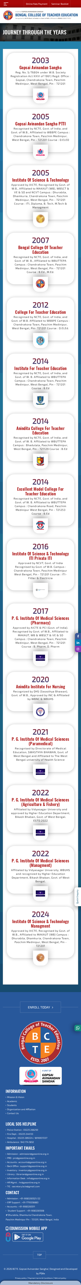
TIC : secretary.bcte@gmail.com (23, 1186)
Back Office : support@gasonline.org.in (27, 1166)
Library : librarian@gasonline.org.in (25, 1174)
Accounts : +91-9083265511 (21, 1206)
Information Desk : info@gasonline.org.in (28, 1178)
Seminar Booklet (60, 3)
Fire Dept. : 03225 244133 (20, 1134)
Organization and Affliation (21, 1109)
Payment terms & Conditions (40, 1278)
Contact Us (13, 1113)
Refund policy (60, 1278)
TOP (39, 1254)
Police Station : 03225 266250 (22, 1129)
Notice (76, 3)
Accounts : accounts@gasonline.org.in (27, 1162)
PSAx (42, 1273)
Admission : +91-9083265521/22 (23, 1198)
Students (12, 1105)
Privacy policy (21, 1278)
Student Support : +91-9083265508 (25, 1210)
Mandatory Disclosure (40, 1282)
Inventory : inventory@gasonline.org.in (27, 1170)
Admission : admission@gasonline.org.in (28, 1153)
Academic (12, 1101)
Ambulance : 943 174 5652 (20, 1142)
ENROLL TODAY (39, 1007)
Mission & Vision (15, 1097)
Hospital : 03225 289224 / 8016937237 (27, 1137)
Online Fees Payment (36, 3)
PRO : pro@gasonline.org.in (21, 1158)
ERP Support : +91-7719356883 (22, 1202)
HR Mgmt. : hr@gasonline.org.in (23, 1182)
